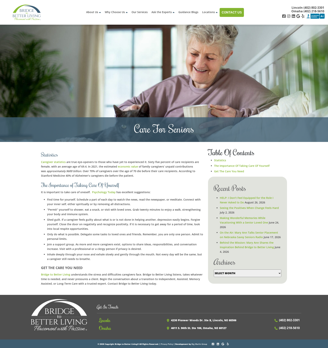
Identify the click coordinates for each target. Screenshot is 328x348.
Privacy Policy (167, 344)
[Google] (298, 15)
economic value (128, 166)
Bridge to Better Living (55, 274)
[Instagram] (289, 15)
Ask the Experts (161, 12)
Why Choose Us (115, 12)
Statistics (220, 160)
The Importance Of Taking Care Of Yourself (242, 166)
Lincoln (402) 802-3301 (308, 7)
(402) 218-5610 (289, 328)
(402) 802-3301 (289, 320)
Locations (208, 12)
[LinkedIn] (294, 15)
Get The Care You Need (229, 171)
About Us (92, 12)
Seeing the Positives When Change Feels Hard (249, 208)
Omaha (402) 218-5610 (307, 11)
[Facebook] (284, 15)
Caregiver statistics (53, 162)
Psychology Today (104, 192)
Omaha (105, 328)
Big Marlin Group (199, 344)
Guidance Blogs (188, 12)
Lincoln (104, 320)
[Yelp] (303, 15)
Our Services (140, 12)
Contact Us (232, 12)
